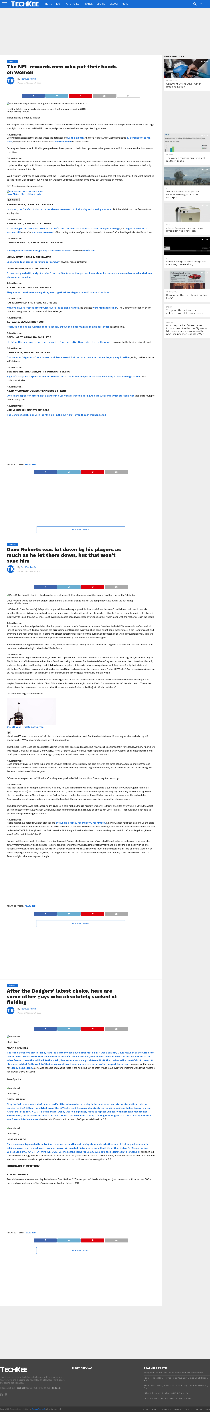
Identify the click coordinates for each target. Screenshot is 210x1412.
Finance (88, 4)
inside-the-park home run (113, 1064)
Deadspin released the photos (95, 341)
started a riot (126, 395)
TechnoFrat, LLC (38, 1409)
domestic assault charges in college (100, 228)
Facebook (21, 1388)
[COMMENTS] (128, 94)
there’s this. (89, 250)
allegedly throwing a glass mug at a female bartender (79, 326)
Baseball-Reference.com (26, 1119)
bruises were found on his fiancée (60, 307)
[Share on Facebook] (33, 94)
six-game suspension (19, 276)
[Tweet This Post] (56, 94)
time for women (62, 141)
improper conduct (49, 261)
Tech (58, 4)
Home (48, 4)
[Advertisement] (105, 31)
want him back (75, 137)
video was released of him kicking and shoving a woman (80, 209)
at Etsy (13, 200)
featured (30, 464)
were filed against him (105, 307)
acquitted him (122, 357)
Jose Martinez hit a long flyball (123, 1151)
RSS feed (55, 1388)
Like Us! (114, 4)
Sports (101, 4)
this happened (98, 414)
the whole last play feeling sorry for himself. (81, 822)
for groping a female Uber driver (52, 250)
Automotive (72, 4)
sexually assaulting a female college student (117, 376)
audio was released (43, 232)
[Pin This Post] (80, 94)
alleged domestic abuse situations (89, 292)
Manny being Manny (21, 1067)
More (125, 4)
